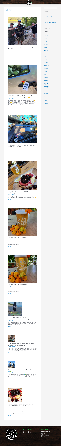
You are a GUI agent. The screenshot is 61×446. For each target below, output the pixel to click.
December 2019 (46, 81)
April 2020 (45, 75)
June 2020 (45, 72)
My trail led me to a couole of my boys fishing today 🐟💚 (22, 370)
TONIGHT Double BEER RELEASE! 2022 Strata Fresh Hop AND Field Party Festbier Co (50, 24)
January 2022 (46, 45)
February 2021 (46, 62)
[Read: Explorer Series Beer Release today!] (22, 221)
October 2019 (46, 84)
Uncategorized (10, 49)
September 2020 (46, 68)
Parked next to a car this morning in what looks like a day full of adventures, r (22, 145)
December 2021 (46, 47)
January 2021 (46, 63)
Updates (13, 2)
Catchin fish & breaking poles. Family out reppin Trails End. (21, 47)
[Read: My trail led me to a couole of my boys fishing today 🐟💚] (11, 364)
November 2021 (46, 48)
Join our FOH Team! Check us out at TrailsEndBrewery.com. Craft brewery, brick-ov (20, 318)
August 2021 (46, 53)
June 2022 (45, 38)
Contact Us (52, 2)
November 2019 (46, 83)
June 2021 (45, 56)
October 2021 (46, 50)
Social (17, 2)
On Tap (24, 2)
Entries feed (46, 100)
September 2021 (46, 51)
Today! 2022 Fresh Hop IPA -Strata (49, 16)
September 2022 (46, 33)
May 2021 (45, 57)
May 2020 (45, 74)
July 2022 (45, 36)
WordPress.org (46, 103)
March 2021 (46, 60)
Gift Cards (48, 2)
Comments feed (46, 101)
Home (10, 2)
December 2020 (46, 65)
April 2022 (45, 41)
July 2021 (45, 54)
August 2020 (46, 69)
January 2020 (46, 80)
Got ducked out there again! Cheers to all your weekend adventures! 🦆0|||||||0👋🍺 (20, 96)
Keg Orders (35, 2)
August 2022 (46, 35)
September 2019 (46, 86)
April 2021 (45, 59)
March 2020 (46, 77)
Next (39, 422)
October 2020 (46, 66)
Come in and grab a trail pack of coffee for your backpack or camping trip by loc (21, 344)
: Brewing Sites (23, 443)
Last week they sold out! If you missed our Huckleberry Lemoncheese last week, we (19, 192)
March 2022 (46, 42)
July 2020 (45, 71)
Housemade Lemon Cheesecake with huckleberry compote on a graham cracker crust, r (21, 404)
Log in (45, 98)
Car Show (43, 2)
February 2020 (46, 78)
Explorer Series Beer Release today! (18, 237)
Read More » (10, 57)
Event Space (21, 2)
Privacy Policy (29, 443)
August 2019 (46, 87)
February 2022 (46, 44)
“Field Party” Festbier (47, 18)
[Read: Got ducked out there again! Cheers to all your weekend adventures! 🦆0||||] (22, 79)
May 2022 (45, 39)
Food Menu (39, 2)
